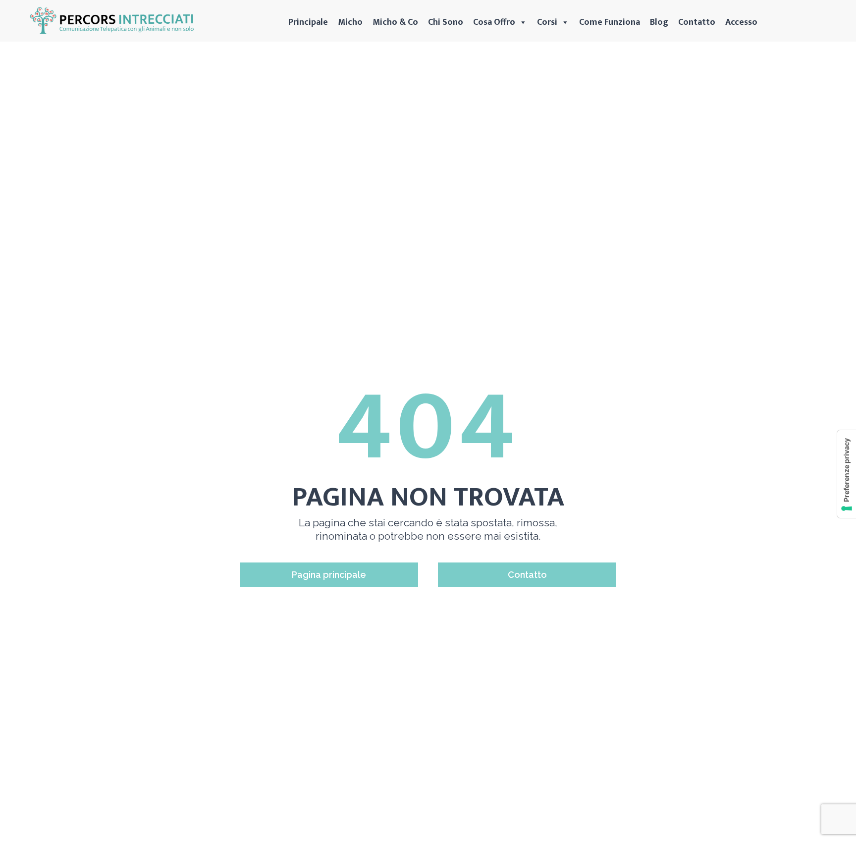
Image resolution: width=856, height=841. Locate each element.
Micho (350, 22)
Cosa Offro (494, 22)
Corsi (547, 22)
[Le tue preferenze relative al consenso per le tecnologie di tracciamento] (846, 474)
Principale (308, 22)
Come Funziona (609, 22)
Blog (659, 22)
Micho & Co (395, 22)
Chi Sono (445, 22)
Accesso (741, 22)
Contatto (696, 22)
